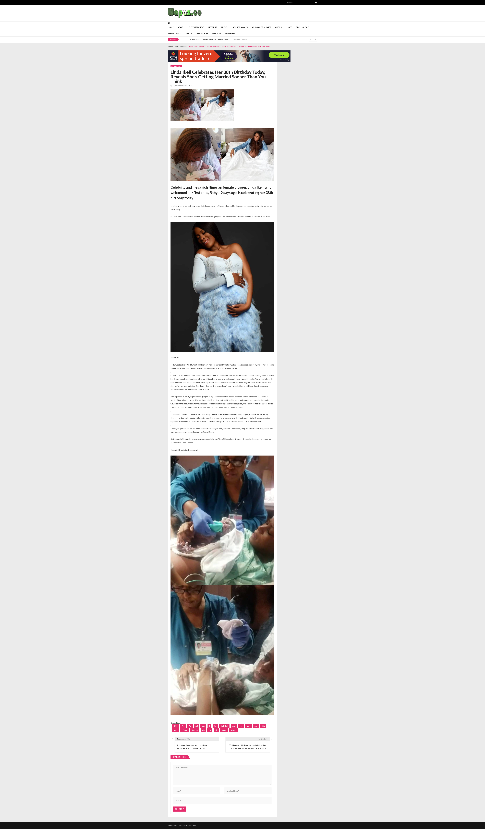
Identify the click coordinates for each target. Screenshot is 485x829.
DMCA (189, 33)
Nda (263, 726)
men (248, 726)
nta (203, 730)
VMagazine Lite (190, 825)
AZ (197, 726)
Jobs (290, 27)
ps (210, 730)
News (180, 27)
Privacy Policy (175, 33)
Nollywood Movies (261, 27)
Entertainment (196, 27)
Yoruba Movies (240, 27)
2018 (175, 726)
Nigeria (184, 730)
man (234, 726)
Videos (278, 27)
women (233, 730)
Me (241, 726)
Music (224, 27)
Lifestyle (212, 27)
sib (216, 730)
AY (190, 726)
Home (171, 27)
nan (255, 726)
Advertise (230, 33)
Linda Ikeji (224, 726)
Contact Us (202, 33)
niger (175, 730)
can (203, 726)
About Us (216, 33)
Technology (302, 27)
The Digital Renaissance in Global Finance (205, 40)
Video (224, 730)
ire (215, 726)
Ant (183, 726)
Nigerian (195, 730)
